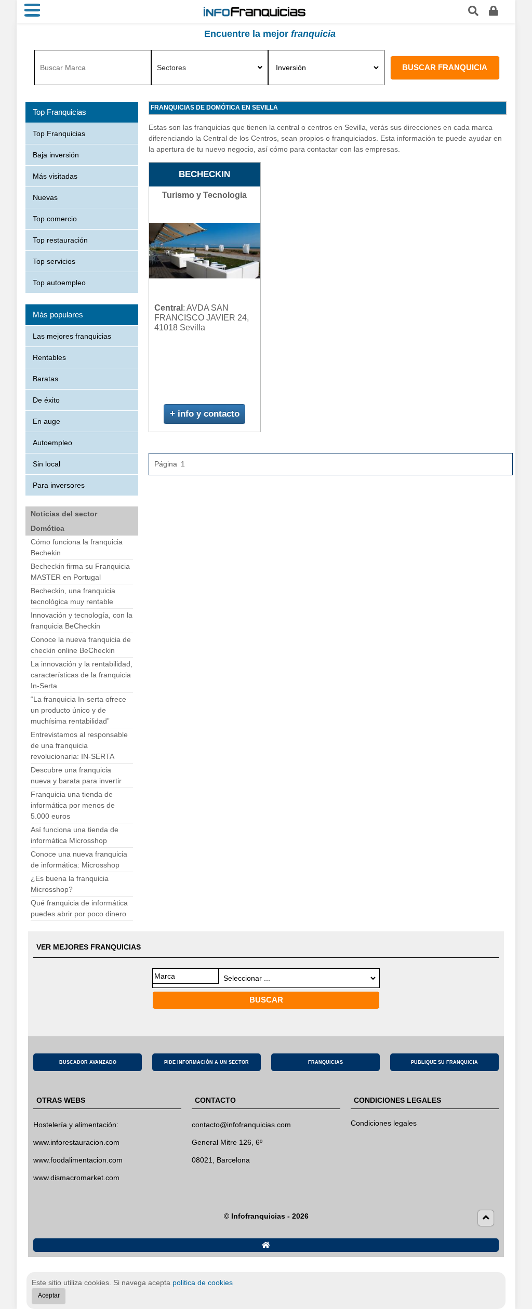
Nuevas (45, 197)
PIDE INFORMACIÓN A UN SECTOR (206, 1062)
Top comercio (55, 219)
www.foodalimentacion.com (78, 1160)
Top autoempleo (59, 282)
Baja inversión (56, 155)
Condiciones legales (384, 1123)
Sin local (46, 464)
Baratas (45, 379)
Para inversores (59, 485)
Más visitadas (55, 176)
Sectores (171, 67)
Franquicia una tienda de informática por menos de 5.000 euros (73, 805)
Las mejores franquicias (72, 336)
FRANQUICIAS (325, 1062)
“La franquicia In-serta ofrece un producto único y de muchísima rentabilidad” (78, 710)
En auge (46, 421)
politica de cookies (202, 1282)
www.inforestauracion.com (76, 1142)
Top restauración (60, 240)
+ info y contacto (205, 414)
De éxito (46, 400)
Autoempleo (52, 442)
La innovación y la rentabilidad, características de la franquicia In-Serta (81, 675)
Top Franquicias (59, 133)
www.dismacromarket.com (76, 1177)
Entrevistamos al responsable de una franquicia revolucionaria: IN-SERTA (79, 745)
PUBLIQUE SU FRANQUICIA (444, 1062)
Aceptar (49, 1295)
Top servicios (54, 261)
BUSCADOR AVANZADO (87, 1062)
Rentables (49, 357)
